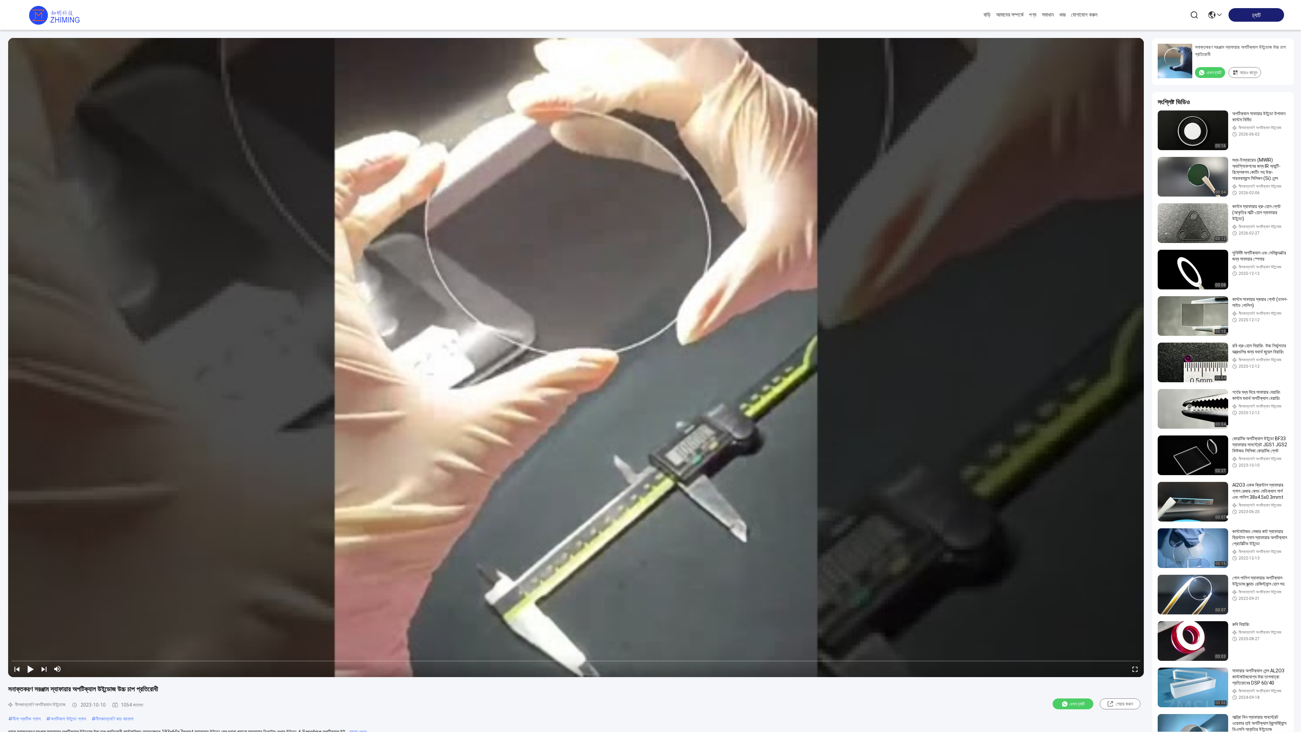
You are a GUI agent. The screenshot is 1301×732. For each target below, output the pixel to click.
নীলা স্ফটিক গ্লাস (27, 718)
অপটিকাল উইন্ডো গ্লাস (68, 718)
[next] (44, 669)
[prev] (17, 669)
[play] (575, 357)
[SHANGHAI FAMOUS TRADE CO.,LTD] (54, 15)
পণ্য (1032, 15)
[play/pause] (30, 669)
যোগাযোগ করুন (1084, 15)
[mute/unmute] (57, 669)
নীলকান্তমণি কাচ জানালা (114, 718)
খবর (1062, 15)
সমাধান (1048, 15)
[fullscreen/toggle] (1135, 669)
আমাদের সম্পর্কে (1010, 15)
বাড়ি (987, 15)
